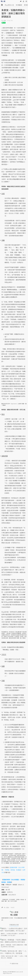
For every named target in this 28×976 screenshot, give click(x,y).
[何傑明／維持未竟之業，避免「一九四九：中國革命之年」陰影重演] (14, 952)
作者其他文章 (14, 925)
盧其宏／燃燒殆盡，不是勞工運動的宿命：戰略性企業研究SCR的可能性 (14, 946)
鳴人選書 (3, 20)
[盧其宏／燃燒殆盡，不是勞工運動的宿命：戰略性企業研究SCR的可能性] (14, 941)
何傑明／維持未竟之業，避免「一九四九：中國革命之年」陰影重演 (14, 957)
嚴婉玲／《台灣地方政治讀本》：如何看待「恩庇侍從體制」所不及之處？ (13, 934)
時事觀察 (19, 5)
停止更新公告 (9, 5)
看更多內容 (15, 963)
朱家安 (12, 907)
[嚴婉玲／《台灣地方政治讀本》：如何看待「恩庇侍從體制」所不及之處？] (14, 929)
